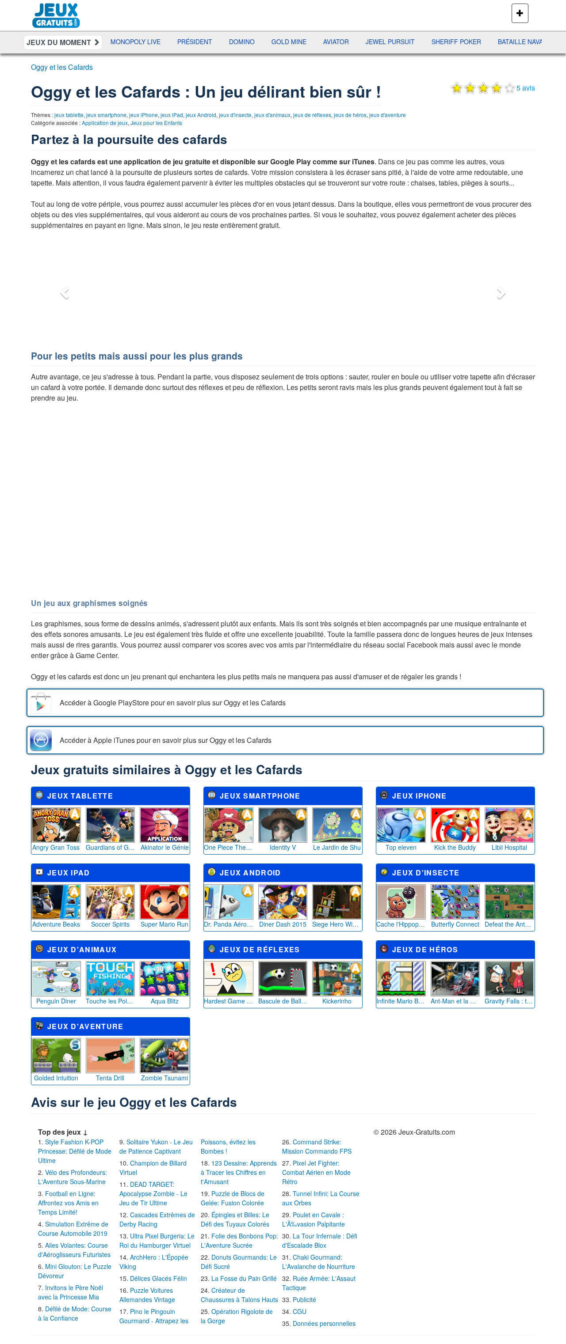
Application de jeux (105, 122)
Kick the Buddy (455, 847)
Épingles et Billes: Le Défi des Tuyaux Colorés (235, 1219)
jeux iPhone (143, 114)
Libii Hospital (509, 847)
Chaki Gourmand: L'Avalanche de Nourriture (318, 1262)
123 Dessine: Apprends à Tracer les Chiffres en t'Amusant (239, 1172)
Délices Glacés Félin (158, 1278)
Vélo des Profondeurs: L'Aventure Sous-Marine (72, 1177)
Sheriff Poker (427, 41)
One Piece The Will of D (228, 847)
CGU (299, 1311)
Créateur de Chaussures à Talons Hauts (239, 1295)
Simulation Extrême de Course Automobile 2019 (73, 1228)
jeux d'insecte (235, 114)
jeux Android (201, 114)
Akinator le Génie (165, 847)
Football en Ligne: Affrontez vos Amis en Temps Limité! (68, 1202)
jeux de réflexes (312, 114)
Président (165, 41)
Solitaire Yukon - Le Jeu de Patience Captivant (156, 1146)
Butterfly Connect (455, 924)
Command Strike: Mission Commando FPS (317, 1146)
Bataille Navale (495, 41)
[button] (63, 290)
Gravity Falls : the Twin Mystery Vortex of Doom (509, 1000)
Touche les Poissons (110, 1000)
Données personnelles (324, 1323)
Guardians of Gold (110, 847)
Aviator (307, 41)
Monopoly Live (106, 41)
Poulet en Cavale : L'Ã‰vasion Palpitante (313, 1219)
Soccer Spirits (110, 924)
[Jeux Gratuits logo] (56, 11)
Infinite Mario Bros (401, 1000)
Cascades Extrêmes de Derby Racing (157, 1219)
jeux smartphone (106, 114)
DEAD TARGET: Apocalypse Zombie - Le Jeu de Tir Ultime (153, 1193)
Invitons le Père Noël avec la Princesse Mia (70, 1292)
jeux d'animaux (272, 114)
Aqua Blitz (165, 1000)
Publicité (304, 1299)
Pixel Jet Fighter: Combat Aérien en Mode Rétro (316, 1172)
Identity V (283, 847)
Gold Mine (259, 41)
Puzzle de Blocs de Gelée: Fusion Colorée (232, 1198)
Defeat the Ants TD (509, 924)
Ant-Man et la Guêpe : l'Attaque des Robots (455, 1000)
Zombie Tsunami (164, 1077)
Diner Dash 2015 (282, 924)
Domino (213, 41)
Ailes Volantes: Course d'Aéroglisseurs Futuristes (74, 1250)
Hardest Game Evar (228, 1000)
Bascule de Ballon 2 (283, 1000)
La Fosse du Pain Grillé (244, 1278)
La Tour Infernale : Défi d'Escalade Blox (319, 1240)
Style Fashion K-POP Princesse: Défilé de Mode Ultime (74, 1151)
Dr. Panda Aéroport (228, 924)
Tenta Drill (110, 1077)
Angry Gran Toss (56, 847)
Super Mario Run (164, 924)
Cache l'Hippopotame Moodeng (401, 924)
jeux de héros (350, 114)
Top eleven (401, 847)
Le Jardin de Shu (337, 847)
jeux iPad (172, 114)
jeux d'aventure (387, 114)
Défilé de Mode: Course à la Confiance (74, 1313)
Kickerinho (337, 1000)
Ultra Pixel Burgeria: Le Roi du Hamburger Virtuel (157, 1240)
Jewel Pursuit (361, 41)
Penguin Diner (56, 1000)
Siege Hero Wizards (337, 924)
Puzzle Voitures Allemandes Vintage (147, 1295)
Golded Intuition (56, 1077)
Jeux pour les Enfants (156, 122)
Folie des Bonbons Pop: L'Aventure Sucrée (239, 1240)
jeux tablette (69, 114)
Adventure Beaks (56, 924)
